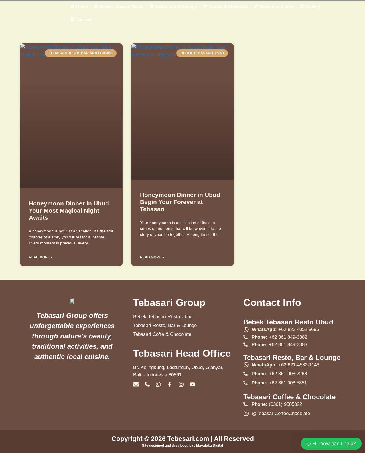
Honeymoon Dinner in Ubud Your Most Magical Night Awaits (69, 210)
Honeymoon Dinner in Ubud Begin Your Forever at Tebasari (180, 201)
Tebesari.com (187, 438)
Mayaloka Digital (209, 446)
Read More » (41, 257)
